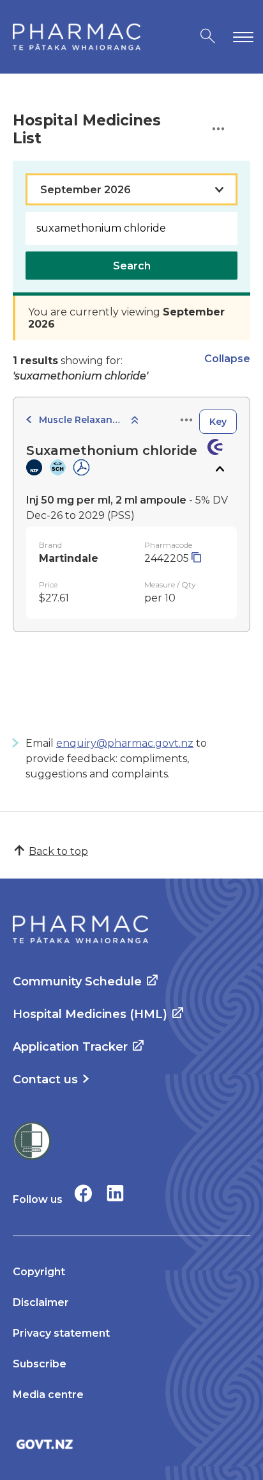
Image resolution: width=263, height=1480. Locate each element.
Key (218, 421)
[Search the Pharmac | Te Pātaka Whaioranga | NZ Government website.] (208, 36)
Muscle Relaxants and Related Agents (80, 420)
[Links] (186, 420)
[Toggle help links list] (218, 129)
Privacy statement (61, 1333)
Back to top (58, 851)
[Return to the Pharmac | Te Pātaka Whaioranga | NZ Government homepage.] (76, 36)
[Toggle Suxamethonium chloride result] (219, 469)
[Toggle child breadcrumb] (134, 420)
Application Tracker (70, 1047)
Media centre (48, 1394)
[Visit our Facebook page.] (83, 1193)
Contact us (45, 1079)
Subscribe (39, 1364)
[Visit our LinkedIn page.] (115, 1193)
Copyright (39, 1272)
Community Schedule (77, 982)
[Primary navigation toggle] (240, 36)
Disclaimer (41, 1302)
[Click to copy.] (196, 558)
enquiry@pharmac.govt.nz (124, 743)
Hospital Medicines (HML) (90, 1014)
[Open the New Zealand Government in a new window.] (131, 1443)
